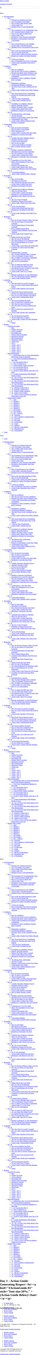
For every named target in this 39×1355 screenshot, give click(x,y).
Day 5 (9, 57)
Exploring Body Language (19, 252)
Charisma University (6, 4)
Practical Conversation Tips (19, 165)
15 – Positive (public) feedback (20, 391)
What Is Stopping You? (18, 556)
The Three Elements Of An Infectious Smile (24, 240)
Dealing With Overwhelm (19, 334)
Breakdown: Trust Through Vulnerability (23, 37)
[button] (19, 13)
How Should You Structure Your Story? (23, 182)
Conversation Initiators (18, 172)
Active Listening (16, 331)
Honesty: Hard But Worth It (19, 105)
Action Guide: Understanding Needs (22, 297)
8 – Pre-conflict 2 (16, 411)
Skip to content (4, 1)
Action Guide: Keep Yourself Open (21, 234)
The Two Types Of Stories (19, 199)
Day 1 (9, 18)
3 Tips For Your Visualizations (20, 98)
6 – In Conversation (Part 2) (19, 367)
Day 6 (9, 68)
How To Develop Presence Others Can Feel (24, 220)
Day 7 (9, 81)
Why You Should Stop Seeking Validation (23, 276)
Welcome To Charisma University (21, 20)
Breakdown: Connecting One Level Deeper (24, 157)
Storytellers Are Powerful (19, 181)
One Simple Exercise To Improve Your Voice (24, 268)
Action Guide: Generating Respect (21, 45)
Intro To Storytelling (17, 179)
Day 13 (10, 148)
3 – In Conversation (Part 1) (19, 362)
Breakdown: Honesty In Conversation (22, 110)
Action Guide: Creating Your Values (22, 155)
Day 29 (10, 314)
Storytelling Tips (16, 333)
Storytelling (7, 175)
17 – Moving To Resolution (19, 427)
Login (5, 432)
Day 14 (10, 158)
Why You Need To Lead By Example (22, 283)
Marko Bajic (9, 1303)
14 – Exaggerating (16, 422)
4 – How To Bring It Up (18, 364)
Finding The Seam (16, 329)
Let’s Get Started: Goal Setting (20, 21)
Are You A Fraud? (16, 116)
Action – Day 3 (16, 348)
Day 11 (10, 126)
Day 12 (10, 136)
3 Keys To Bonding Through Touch (22, 256)
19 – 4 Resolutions (17, 430)
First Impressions (9, 16)
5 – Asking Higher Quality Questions (22, 365)
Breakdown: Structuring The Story (21, 186)
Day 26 (10, 281)
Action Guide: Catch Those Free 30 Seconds (24, 246)
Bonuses (6, 324)
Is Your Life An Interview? (19, 141)
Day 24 (10, 263)
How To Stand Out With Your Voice (22, 264)
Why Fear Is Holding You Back (20, 300)
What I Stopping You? (18, 131)
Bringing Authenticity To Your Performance (24, 275)
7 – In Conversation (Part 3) (19, 369)
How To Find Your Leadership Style (22, 302)
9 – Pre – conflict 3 (17, 413)
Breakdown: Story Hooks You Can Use (23, 196)
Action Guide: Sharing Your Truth (21, 109)
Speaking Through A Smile (19, 139)
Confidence (7, 66)
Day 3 (9, 42)
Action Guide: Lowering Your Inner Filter (23, 133)
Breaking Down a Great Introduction (22, 27)
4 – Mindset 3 (15, 405)
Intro (12, 328)
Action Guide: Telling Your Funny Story (23, 203)
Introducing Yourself (17, 336)
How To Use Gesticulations (19, 261)
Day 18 (10, 198)
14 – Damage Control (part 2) (20, 389)
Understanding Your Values (19, 119)
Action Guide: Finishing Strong (20, 278)
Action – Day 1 (16, 345)
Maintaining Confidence (18, 83)
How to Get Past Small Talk (19, 52)
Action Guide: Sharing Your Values (21, 167)
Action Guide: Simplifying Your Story (22, 208)
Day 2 (9, 28)
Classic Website (8, 1312)
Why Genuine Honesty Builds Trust (22, 32)
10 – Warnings (15, 415)
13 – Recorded (15, 420)
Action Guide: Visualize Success (21, 100)
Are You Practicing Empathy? (20, 316)
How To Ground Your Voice (19, 269)
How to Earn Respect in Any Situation (22, 44)
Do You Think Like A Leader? (20, 317)
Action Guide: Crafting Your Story (21, 184)
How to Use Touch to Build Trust (21, 33)
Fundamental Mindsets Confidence (21, 85)
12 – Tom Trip (15, 418)
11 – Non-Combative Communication (22, 417)
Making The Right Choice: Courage (22, 107)
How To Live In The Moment (20, 239)
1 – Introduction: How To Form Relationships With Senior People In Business (25, 356)
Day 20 (10, 211)
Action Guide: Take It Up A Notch (21, 271)
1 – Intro (13, 399)
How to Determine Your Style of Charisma (24, 61)
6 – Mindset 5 (15, 408)
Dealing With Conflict (14, 398)
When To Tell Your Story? (19, 191)
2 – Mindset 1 (15, 401)
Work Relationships (13, 353)
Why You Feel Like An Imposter (21, 304)
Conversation (8, 124)
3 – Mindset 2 (15, 403)
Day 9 (9, 102)
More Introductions (17, 338)
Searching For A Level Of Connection (22, 151)
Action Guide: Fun (17, 25)
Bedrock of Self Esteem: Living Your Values (24, 117)
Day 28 (10, 299)
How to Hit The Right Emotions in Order (23, 51)
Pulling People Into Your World (20, 237)
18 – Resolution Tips (17, 429)
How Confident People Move (20, 228)
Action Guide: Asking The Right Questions (24, 54)
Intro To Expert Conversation (20, 127)
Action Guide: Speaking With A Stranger (23, 174)
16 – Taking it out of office (19, 393)
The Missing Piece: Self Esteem (20, 114)
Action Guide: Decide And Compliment (23, 312)
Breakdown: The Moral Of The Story (22, 210)
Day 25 (10, 273)
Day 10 (10, 112)
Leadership (7, 280)
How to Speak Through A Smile (21, 146)
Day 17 (10, 187)
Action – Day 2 (16, 346)
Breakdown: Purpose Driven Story (21, 201)
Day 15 (10, 170)
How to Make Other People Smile (21, 23)
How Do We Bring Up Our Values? (22, 153)
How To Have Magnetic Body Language (23, 254)
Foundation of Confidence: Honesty (22, 104)
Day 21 (10, 218)
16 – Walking (15, 425)
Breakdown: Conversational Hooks (21, 194)
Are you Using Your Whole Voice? (21, 266)
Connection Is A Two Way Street (21, 160)
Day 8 (9, 92)
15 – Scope (14, 423)
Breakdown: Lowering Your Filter (21, 134)
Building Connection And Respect (21, 150)
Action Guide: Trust (17, 35)
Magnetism (7, 216)
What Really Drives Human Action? (22, 292)
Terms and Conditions (10, 1309)
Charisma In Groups (14, 326)
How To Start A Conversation (20, 129)
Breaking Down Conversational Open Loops (24, 47)
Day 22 (10, 235)
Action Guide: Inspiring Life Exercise (22, 288)
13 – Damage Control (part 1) (20, 388)
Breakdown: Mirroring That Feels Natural (23, 169)
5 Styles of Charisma (17, 59)
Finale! (13, 322)
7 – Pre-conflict (16, 410)
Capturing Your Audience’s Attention (22, 189)
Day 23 (10, 251)
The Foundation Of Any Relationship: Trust (24, 30)
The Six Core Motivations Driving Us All (23, 293)
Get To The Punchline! (18, 206)
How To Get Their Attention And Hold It (23, 295)
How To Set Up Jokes (18, 143)
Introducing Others (17, 340)
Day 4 (9, 49)
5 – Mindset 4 (15, 406)
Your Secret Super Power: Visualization (23, 93)
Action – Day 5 (16, 352)
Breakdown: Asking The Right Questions (23, 56)
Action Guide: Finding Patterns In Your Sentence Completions (23, 121)
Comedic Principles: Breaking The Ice (22, 138)
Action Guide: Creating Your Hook (21, 192)
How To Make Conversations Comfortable (24, 257)
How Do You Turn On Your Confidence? (23, 71)
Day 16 (10, 177)
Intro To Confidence (17, 69)
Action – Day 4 (16, 350)
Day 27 (10, 290)
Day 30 (10, 321)
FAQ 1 (13, 343)
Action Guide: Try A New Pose (20, 259)
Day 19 (10, 204)
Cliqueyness (15, 341)
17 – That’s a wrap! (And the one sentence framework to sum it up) (24, 395)
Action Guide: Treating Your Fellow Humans (24, 90)
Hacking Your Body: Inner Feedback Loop (24, 73)
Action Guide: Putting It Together (21, 145)
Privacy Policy (8, 1311)
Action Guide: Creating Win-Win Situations (24, 319)
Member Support (9, 1307)
